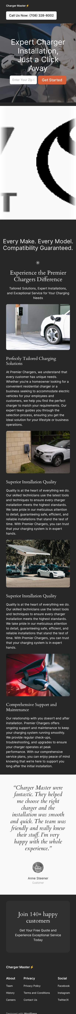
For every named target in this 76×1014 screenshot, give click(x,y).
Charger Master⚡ (17, 5)
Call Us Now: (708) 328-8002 (31, 15)
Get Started (52, 80)
